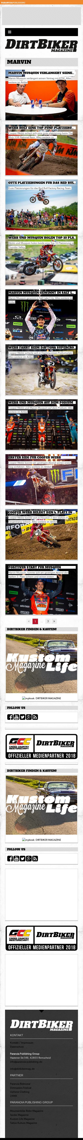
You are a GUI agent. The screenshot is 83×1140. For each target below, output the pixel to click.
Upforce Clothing (19, 1091)
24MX (13, 1095)
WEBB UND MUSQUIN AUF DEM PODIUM (40, 403)
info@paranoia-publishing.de (26, 1061)
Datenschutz (17, 1046)
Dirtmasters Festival (20, 1087)
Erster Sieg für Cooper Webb (34, 457)
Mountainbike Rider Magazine (26, 1110)
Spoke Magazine (19, 1114)
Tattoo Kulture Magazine (23, 1122)
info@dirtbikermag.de (22, 1068)
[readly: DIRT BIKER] (41, 664)
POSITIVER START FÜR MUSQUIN (34, 567)
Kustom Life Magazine (22, 1118)
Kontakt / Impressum (21, 1042)
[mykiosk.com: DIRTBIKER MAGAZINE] (41, 698)
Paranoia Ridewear (20, 1083)
